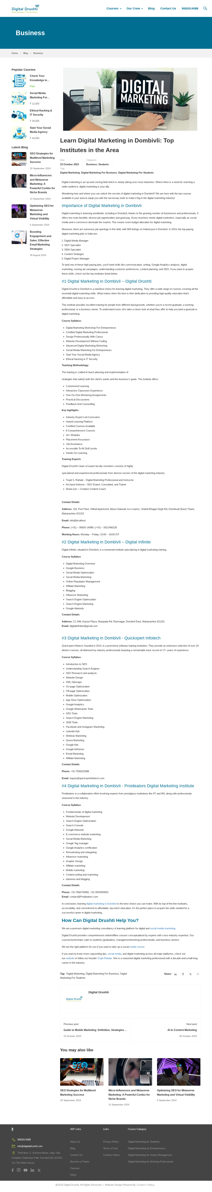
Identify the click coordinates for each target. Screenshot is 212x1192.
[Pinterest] (197, 974)
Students (103, 164)
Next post (191, 1024)
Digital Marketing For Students (136, 172)
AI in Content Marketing (182, 1030)
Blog (151, 8)
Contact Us (168, 8)
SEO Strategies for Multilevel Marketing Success (42, 157)
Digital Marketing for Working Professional (150, 1161)
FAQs (73, 1174)
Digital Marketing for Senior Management (150, 1155)
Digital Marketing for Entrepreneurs (146, 1148)
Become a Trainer (79, 1161)
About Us (75, 1141)
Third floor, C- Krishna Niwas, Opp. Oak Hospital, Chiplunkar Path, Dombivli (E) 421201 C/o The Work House (37, 1157)
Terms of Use (110, 1148)
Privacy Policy (111, 1141)
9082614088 (190, 8)
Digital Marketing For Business (99, 172)
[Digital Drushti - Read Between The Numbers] (25, 8)
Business (38, 53)
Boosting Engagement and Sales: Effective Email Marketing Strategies (40, 240)
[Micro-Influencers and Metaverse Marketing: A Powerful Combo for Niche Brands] (130, 1071)
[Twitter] (190, 974)
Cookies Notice (111, 1155)
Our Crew (133, 8)
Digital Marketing (70, 172)
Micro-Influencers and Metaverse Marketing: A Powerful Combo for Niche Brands (129, 1094)
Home (15, 53)
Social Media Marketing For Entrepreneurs (39, 97)
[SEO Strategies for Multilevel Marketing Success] (82, 1071)
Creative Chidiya (145, 1184)
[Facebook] (183, 974)
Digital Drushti (98, 992)
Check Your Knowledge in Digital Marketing (40, 80)
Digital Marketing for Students (144, 1141)
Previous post (71, 1024)
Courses (112, 8)
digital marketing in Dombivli (101, 903)
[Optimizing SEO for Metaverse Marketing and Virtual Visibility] (179, 1071)
